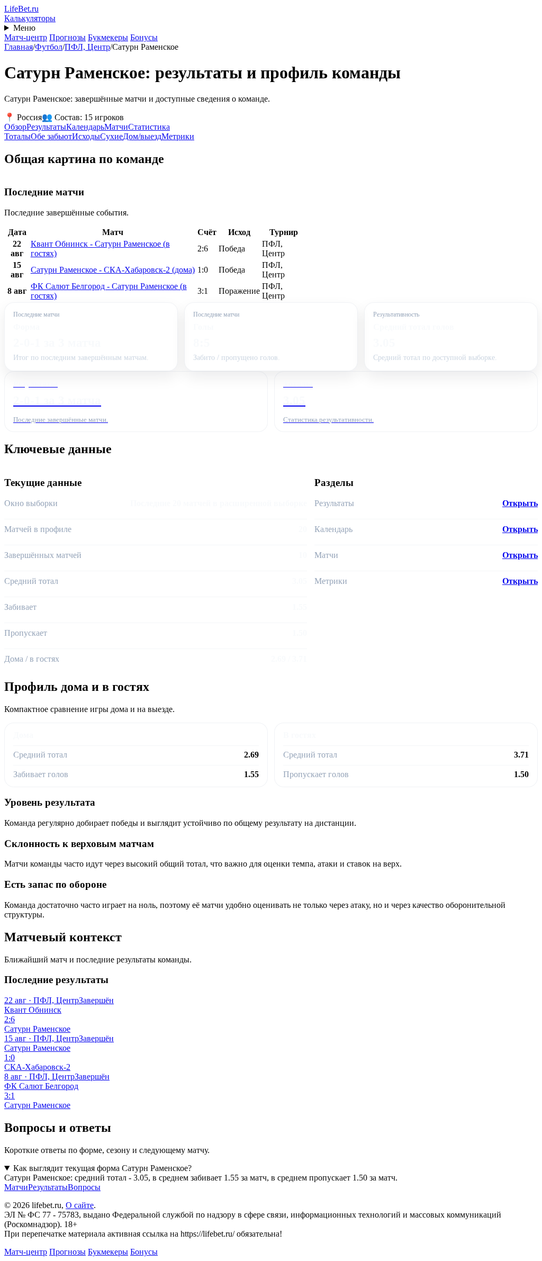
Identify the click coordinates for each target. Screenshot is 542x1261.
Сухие (111, 136)
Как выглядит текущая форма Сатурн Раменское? (102, 1168)
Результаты (46, 126)
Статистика (149, 126)
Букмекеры (108, 37)
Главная (18, 46)
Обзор (15, 126)
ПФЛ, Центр (87, 46)
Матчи (116, 126)
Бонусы (144, 37)
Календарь (85, 126)
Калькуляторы (30, 18)
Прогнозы (67, 37)
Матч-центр (25, 37)
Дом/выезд (142, 136)
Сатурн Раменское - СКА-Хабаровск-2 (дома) (113, 269)
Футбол (48, 46)
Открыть (520, 503)
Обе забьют (51, 136)
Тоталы (17, 136)
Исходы (86, 136)
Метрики (177, 136)
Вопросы (84, 1187)
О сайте (80, 1205)
